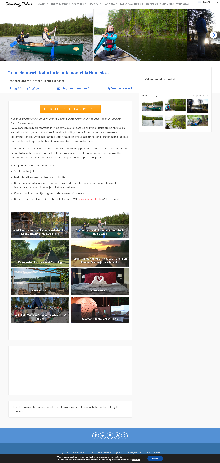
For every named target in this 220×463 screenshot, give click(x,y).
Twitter (103, 436)
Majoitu (93, 4)
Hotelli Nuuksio (100, 290)
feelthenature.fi (121, 88)
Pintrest (117, 436)
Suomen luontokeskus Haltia (100, 319)
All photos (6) (200, 95)
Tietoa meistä (103, 452)
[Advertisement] (70, 370)
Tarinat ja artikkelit (131, 4)
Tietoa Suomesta (60, 4)
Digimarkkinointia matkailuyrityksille (167, 4)
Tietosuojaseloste (133, 452)
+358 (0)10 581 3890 (26, 88)
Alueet (41, 4)
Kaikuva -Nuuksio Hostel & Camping (40, 262)
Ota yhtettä (117, 452)
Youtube (124, 436)
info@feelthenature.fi (75, 88)
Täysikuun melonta (90, 198)
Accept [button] (155, 458)
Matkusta (109, 4)
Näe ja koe (78, 4)
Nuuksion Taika (40, 290)
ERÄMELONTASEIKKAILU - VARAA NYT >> (73, 109)
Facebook (96, 436)
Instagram (110, 436)
